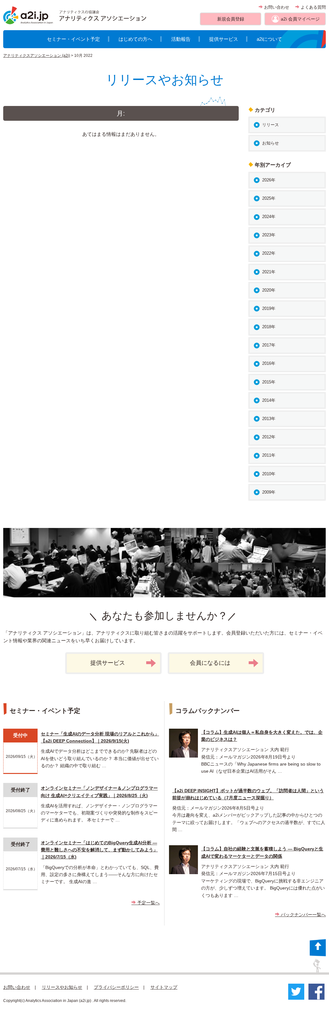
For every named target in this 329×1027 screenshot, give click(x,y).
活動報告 (181, 39)
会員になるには (210, 663)
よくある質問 (312, 7)
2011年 (268, 455)
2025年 (268, 198)
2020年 (268, 290)
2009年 (268, 492)
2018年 (268, 326)
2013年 (268, 418)
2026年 (268, 180)
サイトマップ (163, 987)
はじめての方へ (135, 39)
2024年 (268, 216)
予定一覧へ (148, 902)
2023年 (268, 235)
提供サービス (223, 39)
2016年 (268, 363)
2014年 (268, 400)
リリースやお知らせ (62, 987)
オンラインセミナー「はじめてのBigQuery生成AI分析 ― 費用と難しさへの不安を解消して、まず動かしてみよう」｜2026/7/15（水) (99, 850)
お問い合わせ (276, 7)
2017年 (268, 345)
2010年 (268, 473)
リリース (270, 124)
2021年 (268, 271)
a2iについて (269, 39)
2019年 (268, 308)
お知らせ (270, 143)
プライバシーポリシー (116, 987)
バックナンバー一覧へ (303, 914)
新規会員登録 (230, 19)
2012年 (268, 437)
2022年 (268, 253)
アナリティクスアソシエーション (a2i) (36, 55)
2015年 (268, 382)
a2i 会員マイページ (300, 19)
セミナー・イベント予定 (73, 39)
